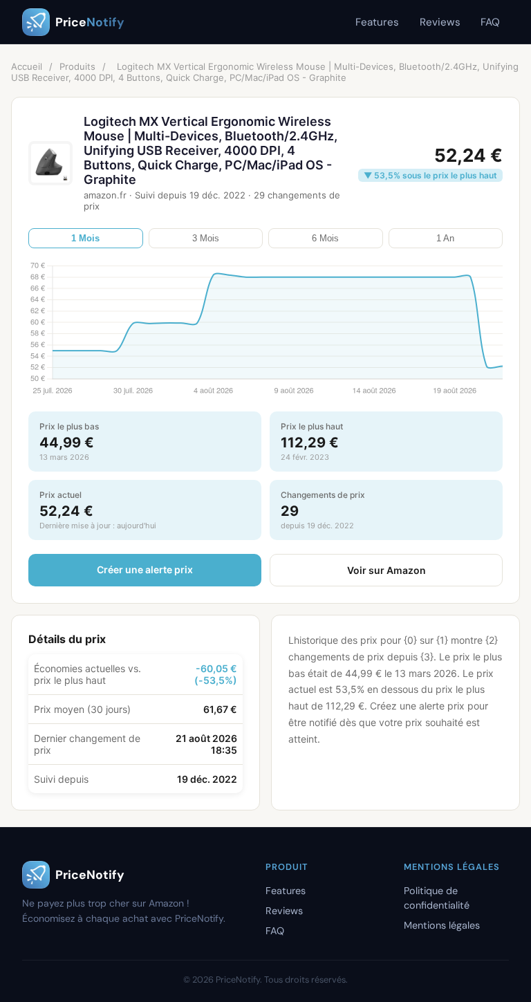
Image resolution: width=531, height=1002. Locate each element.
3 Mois (205, 238)
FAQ (490, 22)
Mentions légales (442, 925)
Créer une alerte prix (145, 569)
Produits (77, 66)
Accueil (26, 66)
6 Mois (325, 238)
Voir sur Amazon (386, 570)
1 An (445, 238)
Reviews (440, 22)
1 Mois (85, 238)
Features (377, 22)
